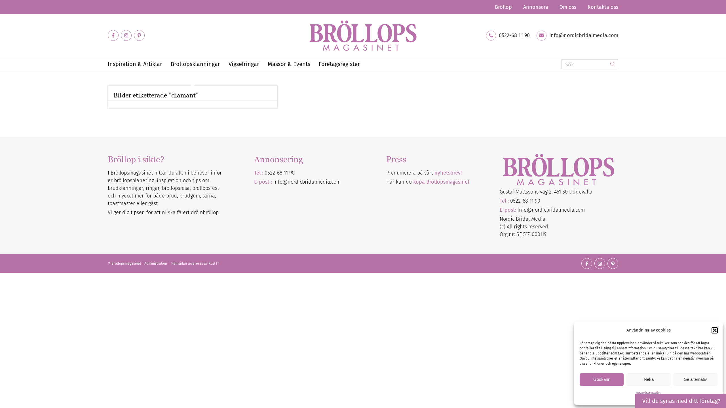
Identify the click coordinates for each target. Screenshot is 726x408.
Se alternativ (695, 379)
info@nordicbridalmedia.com (583, 35)
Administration (156, 263)
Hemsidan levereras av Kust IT (195, 263)
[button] (714, 330)
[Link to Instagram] (126, 35)
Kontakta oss (603, 7)
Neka (649, 379)
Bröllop (503, 7)
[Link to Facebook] (113, 35)
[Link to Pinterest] (139, 35)
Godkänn (601, 379)
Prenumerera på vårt (424, 173)
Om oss (568, 7)
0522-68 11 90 (514, 35)
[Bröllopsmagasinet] (363, 35)
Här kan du (428, 182)
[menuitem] (503, 7)
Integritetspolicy (648, 393)
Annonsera (535, 7)
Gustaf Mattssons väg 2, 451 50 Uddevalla (546, 192)
